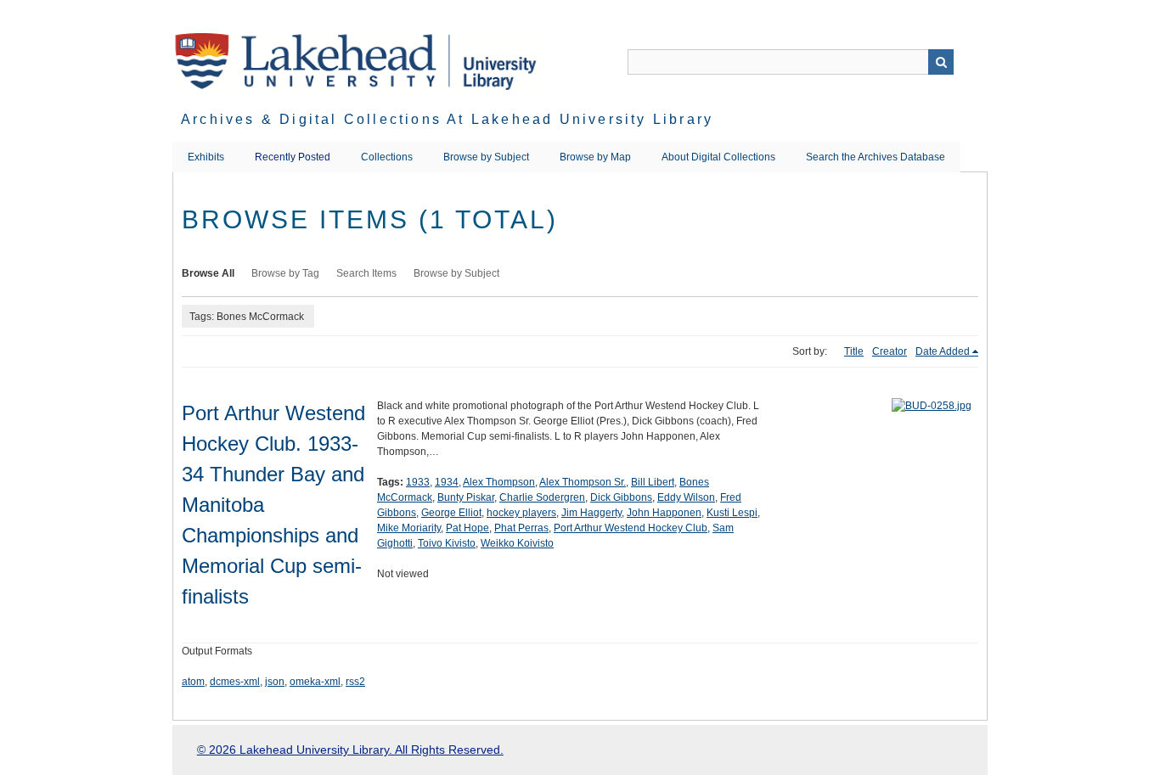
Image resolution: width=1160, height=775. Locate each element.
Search (941, 62)
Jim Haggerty (591, 513)
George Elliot (451, 513)
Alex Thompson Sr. (582, 482)
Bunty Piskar (465, 497)
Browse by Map (595, 157)
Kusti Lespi (732, 513)
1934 (447, 482)
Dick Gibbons (621, 497)
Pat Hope (467, 528)
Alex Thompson (499, 482)
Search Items (366, 273)
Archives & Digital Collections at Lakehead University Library (447, 119)
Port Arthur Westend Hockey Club (630, 528)
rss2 (355, 682)
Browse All (208, 273)
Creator (889, 351)
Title (854, 351)
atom (193, 682)
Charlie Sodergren (542, 497)
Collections (387, 157)
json (274, 682)
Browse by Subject (486, 157)
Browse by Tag (285, 273)
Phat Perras (521, 528)
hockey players (521, 513)
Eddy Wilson (686, 497)
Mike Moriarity (409, 528)
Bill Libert (652, 482)
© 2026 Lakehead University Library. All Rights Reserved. (350, 749)
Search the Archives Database (875, 157)
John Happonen (664, 513)
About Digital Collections (718, 157)
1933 (418, 482)
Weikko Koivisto (517, 543)
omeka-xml (315, 682)
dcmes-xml (235, 682)
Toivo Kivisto (447, 543)
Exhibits (206, 157)
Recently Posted (292, 157)
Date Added (942, 351)
